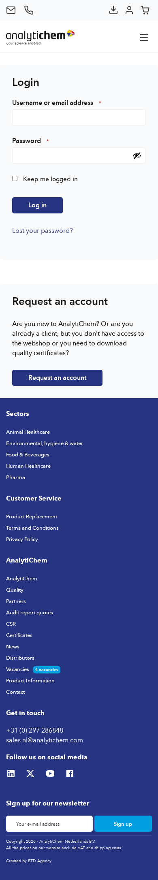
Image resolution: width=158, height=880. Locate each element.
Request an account (57, 377)
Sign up (123, 823)
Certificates (19, 635)
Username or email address (56, 103)
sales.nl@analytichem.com (44, 740)
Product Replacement (31, 516)
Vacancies (17, 669)
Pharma (15, 477)
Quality (14, 589)
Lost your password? (42, 230)
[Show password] (136, 155)
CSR (11, 623)
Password (30, 141)
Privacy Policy (22, 539)
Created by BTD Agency (28, 860)
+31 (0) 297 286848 (34, 730)
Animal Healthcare (28, 431)
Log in (37, 205)
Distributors (20, 657)
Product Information (30, 680)
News (12, 646)
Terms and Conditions (32, 527)
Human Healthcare (28, 465)
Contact (15, 691)
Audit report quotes (29, 612)
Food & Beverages (27, 454)
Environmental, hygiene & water (44, 443)
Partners (16, 601)
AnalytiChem (21, 578)
